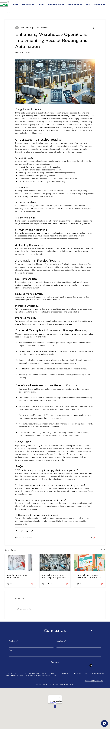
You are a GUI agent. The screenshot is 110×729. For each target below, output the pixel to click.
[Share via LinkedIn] (27, 531)
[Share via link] (32, 531)
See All (103, 550)
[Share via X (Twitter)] (22, 531)
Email (11, 650)
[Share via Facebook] (16, 531)
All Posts (7, 13)
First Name (13, 641)
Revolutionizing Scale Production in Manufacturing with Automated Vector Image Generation (19, 576)
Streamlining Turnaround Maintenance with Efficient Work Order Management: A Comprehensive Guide (89, 576)
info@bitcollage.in (96, 673)
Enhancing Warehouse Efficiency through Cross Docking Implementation (54, 576)
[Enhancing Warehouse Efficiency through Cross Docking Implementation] (55, 562)
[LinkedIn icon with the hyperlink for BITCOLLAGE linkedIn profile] (90, 665)
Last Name (61, 641)
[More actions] (93, 27)
